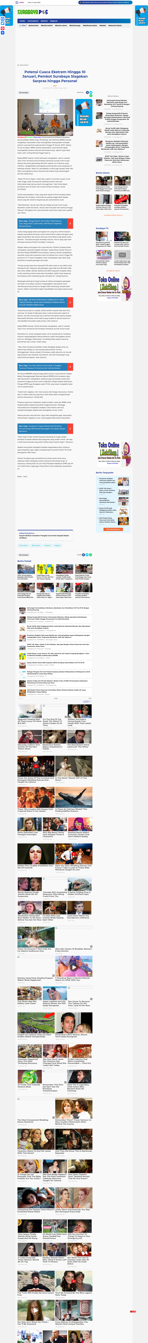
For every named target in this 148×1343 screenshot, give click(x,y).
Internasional (33, 21)
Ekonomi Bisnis (116, 25)
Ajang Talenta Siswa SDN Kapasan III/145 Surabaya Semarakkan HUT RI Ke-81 (55, 662)
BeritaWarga (75, 25)
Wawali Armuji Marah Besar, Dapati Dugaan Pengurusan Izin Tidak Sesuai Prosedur (103, 244)
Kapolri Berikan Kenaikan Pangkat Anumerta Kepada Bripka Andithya (44, 537)
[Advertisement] (74, 45)
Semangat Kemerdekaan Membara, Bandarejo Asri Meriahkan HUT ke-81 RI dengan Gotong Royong (117, 103)
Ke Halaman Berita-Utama (113, 215)
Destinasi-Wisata (90, 25)
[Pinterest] (2, 28)
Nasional (44, 21)
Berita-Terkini (47, 25)
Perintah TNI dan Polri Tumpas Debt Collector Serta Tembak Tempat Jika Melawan (121, 244)
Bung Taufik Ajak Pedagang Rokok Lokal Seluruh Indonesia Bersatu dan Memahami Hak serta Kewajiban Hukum (117, 131)
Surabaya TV (102, 228)
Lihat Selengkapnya (112, 529)
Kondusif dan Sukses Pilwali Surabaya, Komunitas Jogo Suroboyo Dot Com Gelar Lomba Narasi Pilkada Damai (103, 263)
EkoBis (103, 25)
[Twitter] (2, 23)
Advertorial (34, 25)
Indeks (22, 21)
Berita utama (36, 545)
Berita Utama (102, 173)
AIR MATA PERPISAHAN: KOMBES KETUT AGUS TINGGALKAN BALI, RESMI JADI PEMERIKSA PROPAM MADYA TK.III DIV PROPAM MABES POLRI (42, 302)
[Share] (2, 33)
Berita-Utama (61, 25)
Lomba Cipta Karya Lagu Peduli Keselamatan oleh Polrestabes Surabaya (122, 262)
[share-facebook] (87, 92)
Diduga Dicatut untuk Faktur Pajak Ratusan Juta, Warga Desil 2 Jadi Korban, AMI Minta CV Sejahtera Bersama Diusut (40, 223)
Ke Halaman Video (113, 271)
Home (21, 2)
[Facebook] (2, 19)
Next (90, 698)
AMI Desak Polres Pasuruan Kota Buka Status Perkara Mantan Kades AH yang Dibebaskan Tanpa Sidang (107, 520)
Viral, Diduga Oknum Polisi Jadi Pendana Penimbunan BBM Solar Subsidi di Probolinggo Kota (122, 189)
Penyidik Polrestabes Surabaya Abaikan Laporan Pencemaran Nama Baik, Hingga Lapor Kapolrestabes (121, 207)
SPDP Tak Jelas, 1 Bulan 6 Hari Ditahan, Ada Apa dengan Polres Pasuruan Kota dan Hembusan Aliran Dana (117, 159)
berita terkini (23, 545)
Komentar (24, 92)
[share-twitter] (90, 92)
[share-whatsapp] (90, 95)
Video (23, 25)
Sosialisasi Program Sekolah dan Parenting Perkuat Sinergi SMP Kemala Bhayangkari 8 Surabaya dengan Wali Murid (42, 428)
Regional (53, 21)
